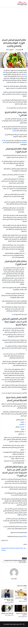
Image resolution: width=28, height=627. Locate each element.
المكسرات (21, 427)
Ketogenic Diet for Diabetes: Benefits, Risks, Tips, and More (15, 561)
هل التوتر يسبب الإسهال (7, 613)
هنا (7, 108)
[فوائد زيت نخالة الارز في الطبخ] (21, 593)
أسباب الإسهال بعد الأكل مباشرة (8, 600)
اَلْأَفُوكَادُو (21, 424)
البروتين (14, 131)
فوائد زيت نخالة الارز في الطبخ (21, 598)
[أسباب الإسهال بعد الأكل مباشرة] (7, 594)
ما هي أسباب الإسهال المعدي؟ (21, 614)
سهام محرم (18, 50)
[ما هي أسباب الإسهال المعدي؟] (21, 608)
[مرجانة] (22, 3)
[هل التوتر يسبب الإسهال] (7, 608)
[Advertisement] (14, 22)
